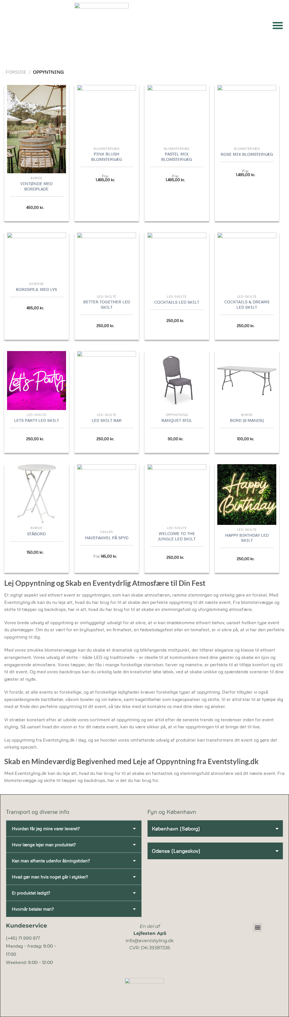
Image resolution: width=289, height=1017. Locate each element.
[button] (277, 25)
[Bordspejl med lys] (36, 256)
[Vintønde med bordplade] (36, 129)
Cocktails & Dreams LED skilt (247, 304)
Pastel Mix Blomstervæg (176, 156)
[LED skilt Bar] (106, 380)
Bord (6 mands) (247, 420)
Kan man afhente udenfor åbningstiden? (51, 860)
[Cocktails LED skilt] (176, 262)
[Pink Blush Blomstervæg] (106, 114)
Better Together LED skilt (106, 304)
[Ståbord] (36, 493)
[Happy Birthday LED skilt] (246, 494)
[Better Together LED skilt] (106, 262)
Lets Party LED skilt (36, 420)
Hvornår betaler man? (33, 908)
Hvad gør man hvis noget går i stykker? (50, 876)
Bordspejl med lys (36, 289)
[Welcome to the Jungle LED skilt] (176, 493)
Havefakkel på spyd (106, 537)
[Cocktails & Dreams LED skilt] (246, 262)
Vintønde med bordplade (36, 186)
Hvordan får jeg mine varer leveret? (46, 828)
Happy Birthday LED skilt (247, 537)
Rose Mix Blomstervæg (247, 154)
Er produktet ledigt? (31, 892)
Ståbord (36, 533)
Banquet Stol (176, 420)
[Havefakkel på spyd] (106, 495)
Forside (16, 72)
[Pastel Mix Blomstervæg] (176, 114)
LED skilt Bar (107, 420)
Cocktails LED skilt (176, 301)
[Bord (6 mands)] (246, 380)
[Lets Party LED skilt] (36, 380)
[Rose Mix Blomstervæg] (246, 114)
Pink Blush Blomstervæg (106, 156)
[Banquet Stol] (176, 380)
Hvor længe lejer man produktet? (44, 844)
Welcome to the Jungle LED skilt (177, 536)
